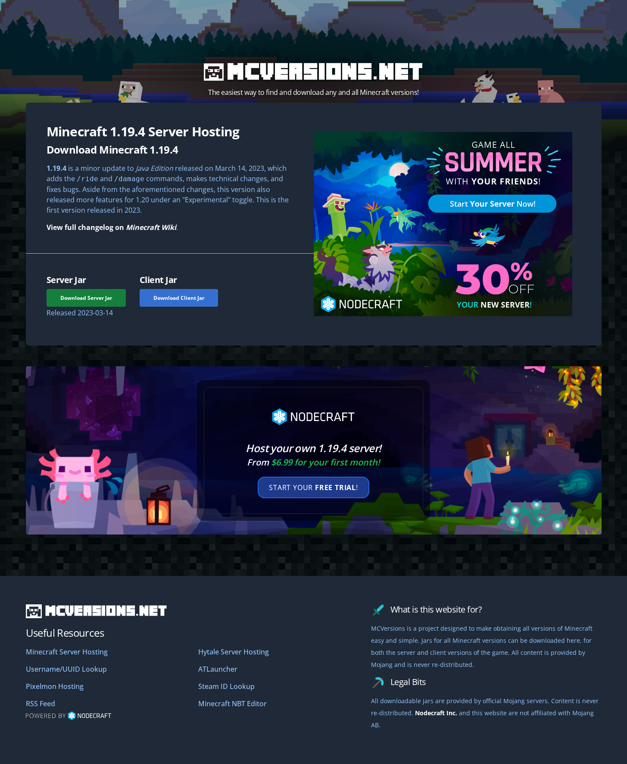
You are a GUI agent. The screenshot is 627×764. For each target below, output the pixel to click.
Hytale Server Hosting (233, 652)
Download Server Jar (86, 298)
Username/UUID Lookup (66, 669)
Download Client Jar (178, 298)
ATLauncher (217, 669)
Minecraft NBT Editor (232, 703)
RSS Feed (40, 703)
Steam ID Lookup (226, 686)
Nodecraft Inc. (436, 713)
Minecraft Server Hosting (67, 652)
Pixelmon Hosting (55, 686)
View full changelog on (111, 227)
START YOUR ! (313, 487)
